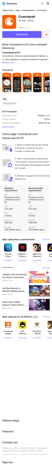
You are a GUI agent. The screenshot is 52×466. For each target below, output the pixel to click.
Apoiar (40, 451)
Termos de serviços (10, 451)
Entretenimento (28, 10)
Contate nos (7, 448)
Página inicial (7, 10)
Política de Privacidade (37, 448)
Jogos (17, 10)
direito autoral (19, 448)
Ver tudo (46, 239)
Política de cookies (27, 451)
